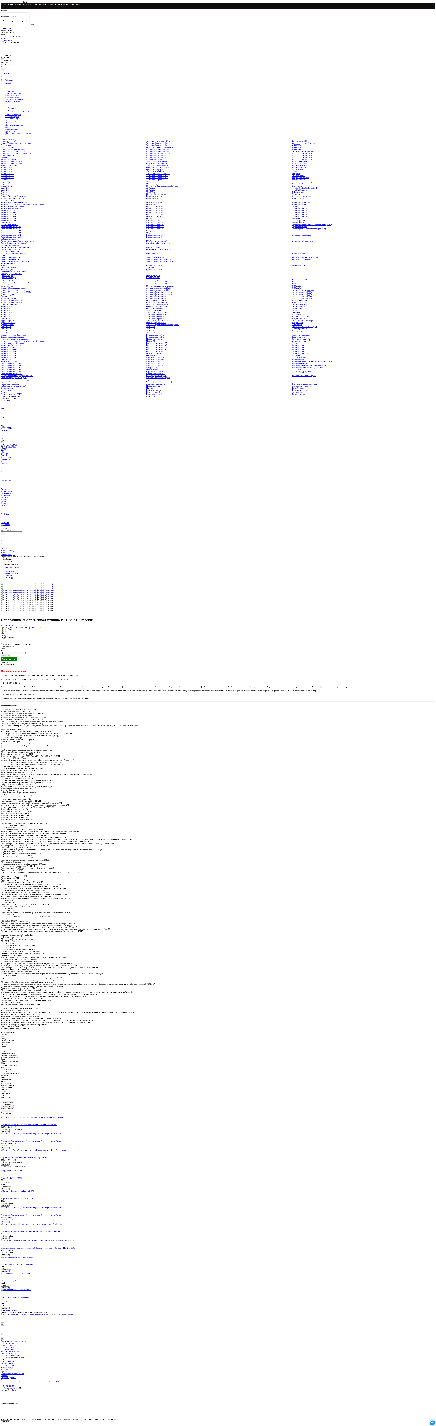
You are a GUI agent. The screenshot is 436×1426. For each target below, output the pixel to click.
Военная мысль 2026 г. (155, 196)
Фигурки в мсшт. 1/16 (300, 208)
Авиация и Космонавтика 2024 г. (159, 153)
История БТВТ (297, 184)
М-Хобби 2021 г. (7, 178)
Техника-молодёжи (8, 159)
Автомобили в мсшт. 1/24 (11, 227)
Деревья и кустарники (155, 247)
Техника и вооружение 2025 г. (158, 141)
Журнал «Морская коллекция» (303, 151)
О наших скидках (8, 1361)
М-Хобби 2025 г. (7, 170)
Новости (4, 1376)
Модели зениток (298, 223)
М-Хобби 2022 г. (7, 176)
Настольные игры (153, 278)
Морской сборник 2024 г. (156, 184)
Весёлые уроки (7, 145)
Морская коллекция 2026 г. (302, 153)
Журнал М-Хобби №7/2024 (11, 1178)
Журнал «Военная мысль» (156, 194)
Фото (3, 1380)
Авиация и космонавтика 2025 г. (158, 151)
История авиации (298, 180)
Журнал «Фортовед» (299, 167)
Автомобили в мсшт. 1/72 (11, 235)
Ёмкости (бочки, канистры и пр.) (159, 249)
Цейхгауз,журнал (298, 192)
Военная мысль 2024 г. (300, 141)
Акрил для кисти (298, 265)
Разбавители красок (8, 268)
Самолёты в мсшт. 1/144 (155, 229)
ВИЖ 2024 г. (296, 149)
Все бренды (5, 400)
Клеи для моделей (8, 270)
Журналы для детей (8, 141)
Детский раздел (7, 276)
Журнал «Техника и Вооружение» (14, 196)
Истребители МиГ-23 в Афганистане (15, 1297)
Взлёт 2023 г (6, 192)
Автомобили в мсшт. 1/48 (11, 233)
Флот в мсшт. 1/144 (8, 212)
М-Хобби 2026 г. (7, 167)
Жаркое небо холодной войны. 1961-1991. (17, 1199)
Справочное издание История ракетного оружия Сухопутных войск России (30, 1231)
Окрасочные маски (12, 102)
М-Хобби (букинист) (300, 190)
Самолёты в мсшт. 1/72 (155, 227)
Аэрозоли (150, 268)
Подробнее (5, 6)
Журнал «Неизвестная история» (13, 151)
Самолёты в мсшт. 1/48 (155, 225)
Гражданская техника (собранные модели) (17, 241)
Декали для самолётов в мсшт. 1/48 (159, 261)
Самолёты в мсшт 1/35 (155, 223)
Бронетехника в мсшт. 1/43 (156, 208)
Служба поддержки (8, 1378)
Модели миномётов (299, 227)
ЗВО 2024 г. (150, 192)
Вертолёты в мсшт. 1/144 (155, 237)
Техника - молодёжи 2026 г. (11, 161)
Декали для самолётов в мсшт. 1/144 (15, 261)
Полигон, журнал (298, 198)
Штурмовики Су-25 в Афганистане (14, 1281)
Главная (4, 548)
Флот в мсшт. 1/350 (8, 216)
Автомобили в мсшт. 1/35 (11, 229)
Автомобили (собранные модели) (14, 243)
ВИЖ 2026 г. (296, 145)
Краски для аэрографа (154, 270)
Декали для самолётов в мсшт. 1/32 (305, 257)
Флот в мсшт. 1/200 (8, 214)
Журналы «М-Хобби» (9, 165)
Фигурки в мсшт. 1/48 (300, 214)
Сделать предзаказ (9, 659)
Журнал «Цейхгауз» (299, 165)
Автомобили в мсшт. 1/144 (11, 237)
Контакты (5, 1370)
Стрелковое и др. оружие (301, 235)
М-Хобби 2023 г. (7, 174)
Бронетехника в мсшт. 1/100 (157, 214)
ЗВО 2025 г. (150, 190)
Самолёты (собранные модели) (158, 243)
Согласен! (5, 1421)
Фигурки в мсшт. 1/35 (300, 216)
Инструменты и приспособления (18, 133)
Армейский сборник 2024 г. (157, 180)
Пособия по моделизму (301, 161)
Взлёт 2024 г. (6, 190)
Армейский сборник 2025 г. (157, 178)
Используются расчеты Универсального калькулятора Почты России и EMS (30, 1382)
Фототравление (152, 253)
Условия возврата (7, 1368)
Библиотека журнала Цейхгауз (158, 167)
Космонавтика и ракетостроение (304, 182)
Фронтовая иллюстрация (301, 196)
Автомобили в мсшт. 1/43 (11, 231)
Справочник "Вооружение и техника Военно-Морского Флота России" (28, 1158)
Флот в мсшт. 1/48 (8, 210)
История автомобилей (300, 178)
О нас (3, 1359)
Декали (8, 127)
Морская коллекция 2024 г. (302, 157)
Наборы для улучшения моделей (13, 253)
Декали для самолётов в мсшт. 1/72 (159, 259)
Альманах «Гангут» (299, 163)
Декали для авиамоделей (10, 259)
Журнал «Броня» (7, 182)
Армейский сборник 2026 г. (157, 176)
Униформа (296, 174)
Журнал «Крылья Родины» (156, 161)
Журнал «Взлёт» (7, 186)
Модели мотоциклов (154, 202)
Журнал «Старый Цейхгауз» (157, 165)
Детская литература (8, 278)
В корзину (5, 655)
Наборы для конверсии (14, 125)
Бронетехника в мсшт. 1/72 (156, 210)
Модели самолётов (153, 216)
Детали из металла (299, 253)
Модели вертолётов (153, 233)
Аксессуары (10, 131)
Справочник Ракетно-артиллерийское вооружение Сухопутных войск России (31, 1141)
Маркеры (4, 265)
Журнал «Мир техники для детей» (14, 149)
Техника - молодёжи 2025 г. (11, 163)
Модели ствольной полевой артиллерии (307, 231)
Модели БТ (150, 204)
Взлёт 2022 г (6, 194)
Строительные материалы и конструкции (17, 247)
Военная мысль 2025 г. (155, 198)
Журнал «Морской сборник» (157, 182)
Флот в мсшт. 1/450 (8, 221)
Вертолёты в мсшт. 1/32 (155, 235)
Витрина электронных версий (12, 1374)
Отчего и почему (7, 147)
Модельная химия (12, 129)
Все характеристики (9, 640)
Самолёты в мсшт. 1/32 (155, 221)
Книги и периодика (13, 93)
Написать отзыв (7, 1102)
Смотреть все (6, 180)
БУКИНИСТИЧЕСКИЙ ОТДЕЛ (304, 188)
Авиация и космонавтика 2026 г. (158, 149)
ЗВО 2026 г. (150, 188)
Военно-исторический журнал (303, 143)
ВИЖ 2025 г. (296, 147)
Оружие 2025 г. (7, 157)
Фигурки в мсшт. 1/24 (300, 210)
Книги (294, 172)
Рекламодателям (7, 1363)
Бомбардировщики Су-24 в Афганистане (17, 1264)
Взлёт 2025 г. (6, 188)
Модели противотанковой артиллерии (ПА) (309, 229)
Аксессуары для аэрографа (11, 274)
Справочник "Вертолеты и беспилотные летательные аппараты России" (29, 1125)
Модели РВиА (297, 219)
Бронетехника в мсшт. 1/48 (156, 212)
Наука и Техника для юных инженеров (16, 143)
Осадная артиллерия (299, 221)
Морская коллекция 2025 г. (302, 155)
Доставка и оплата (8, 1365)
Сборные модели (12, 95)
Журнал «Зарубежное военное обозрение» (162, 186)
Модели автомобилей (9, 225)
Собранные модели (12, 97)
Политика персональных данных (14, 1341)
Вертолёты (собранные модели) (304, 241)
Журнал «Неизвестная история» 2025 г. (16, 153)
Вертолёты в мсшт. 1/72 (301, 202)
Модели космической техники (12, 206)
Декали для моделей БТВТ (11, 257)
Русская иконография (154, 170)
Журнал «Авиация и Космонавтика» (160, 147)
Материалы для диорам (14, 99)
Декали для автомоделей (301, 259)
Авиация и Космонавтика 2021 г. (159, 159)
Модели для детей (153, 276)
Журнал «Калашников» (155, 172)
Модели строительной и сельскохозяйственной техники (22, 204)
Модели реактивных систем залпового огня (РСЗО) (312, 225)
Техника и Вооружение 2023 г (158, 145)
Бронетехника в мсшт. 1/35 (156, 206)
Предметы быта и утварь (10, 249)
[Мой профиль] (2, 537)
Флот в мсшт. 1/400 (8, 219)
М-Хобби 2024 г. (7, 172)
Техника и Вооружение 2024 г (158, 143)
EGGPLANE (151, 219)
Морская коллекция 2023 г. (302, 159)
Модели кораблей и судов (11, 208)
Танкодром (296, 194)
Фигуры (295, 206)
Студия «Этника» (34, 628)
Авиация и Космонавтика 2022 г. (159, 157)
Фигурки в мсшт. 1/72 (300, 212)
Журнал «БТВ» (297, 170)
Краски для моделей (154, 265)
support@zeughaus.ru (9, 41)
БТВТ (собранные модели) (156, 241)
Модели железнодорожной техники (15, 202)
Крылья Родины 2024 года (156, 163)
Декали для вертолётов (155, 257)
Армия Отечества (298, 176)
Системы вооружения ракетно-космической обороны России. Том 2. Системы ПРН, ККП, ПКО (38, 1248)
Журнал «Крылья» (8, 184)
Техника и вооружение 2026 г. (12, 198)
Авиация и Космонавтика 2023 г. (159, 155)
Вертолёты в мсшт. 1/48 (301, 204)
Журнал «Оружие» (8, 155)
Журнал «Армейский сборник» (158, 174)
